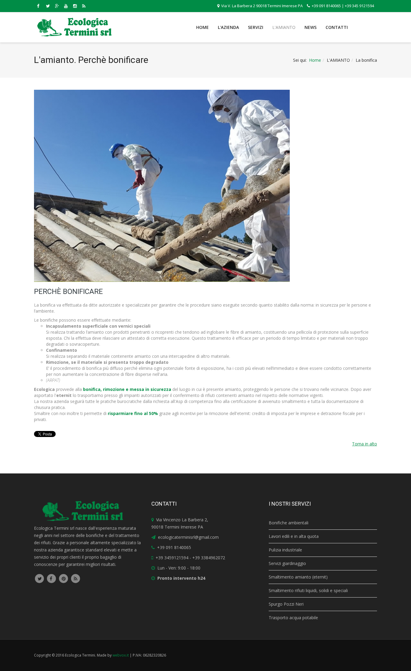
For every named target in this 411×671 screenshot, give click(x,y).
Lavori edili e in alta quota (294, 536)
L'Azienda (228, 27)
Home (202, 27)
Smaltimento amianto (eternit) (298, 577)
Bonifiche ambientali (288, 523)
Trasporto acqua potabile (293, 617)
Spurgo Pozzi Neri (286, 604)
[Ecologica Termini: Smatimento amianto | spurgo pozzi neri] (74, 27)
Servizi (255, 27)
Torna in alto (364, 444)
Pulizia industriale (285, 550)
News (310, 27)
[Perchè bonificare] (202, 186)
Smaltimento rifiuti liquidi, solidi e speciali (308, 590)
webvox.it (121, 655)
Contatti (337, 27)
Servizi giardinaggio (287, 563)
